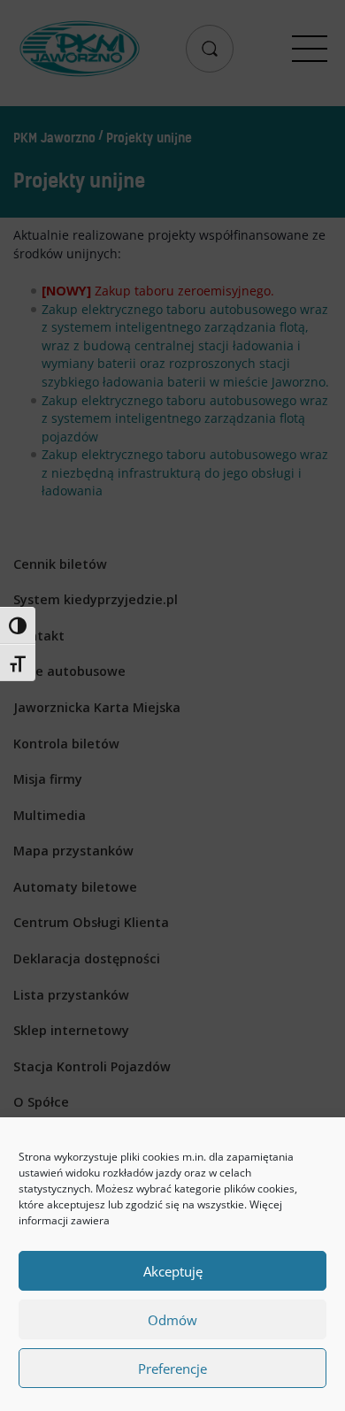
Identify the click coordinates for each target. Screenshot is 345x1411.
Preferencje (172, 1368)
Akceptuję (173, 1271)
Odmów (172, 1320)
